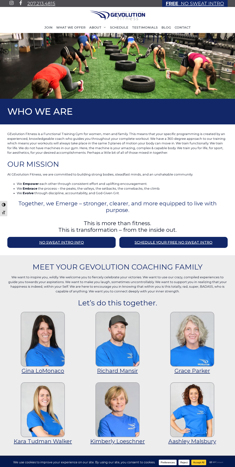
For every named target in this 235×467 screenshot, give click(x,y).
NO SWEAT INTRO (195, 3)
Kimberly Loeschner (117, 441)
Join (48, 27)
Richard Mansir (117, 370)
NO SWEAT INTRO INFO (61, 242)
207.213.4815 (41, 3)
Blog (166, 27)
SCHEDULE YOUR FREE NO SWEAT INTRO (173, 242)
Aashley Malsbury (192, 441)
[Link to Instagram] (11, 3)
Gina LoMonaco (42, 370)
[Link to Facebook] (21, 3)
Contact (183, 27)
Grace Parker (192, 370)
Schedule (119, 27)
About (95, 27)
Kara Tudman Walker (43, 441)
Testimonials (145, 27)
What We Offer (71, 27)
